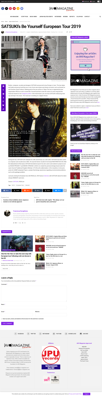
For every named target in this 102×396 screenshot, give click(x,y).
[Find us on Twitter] (6, 8)
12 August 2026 (50, 258)
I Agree (86, 394)
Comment (4, 284)
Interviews (58, 16)
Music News (33, 16)
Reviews (65, 16)
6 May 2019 (22, 32)
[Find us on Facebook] (2, 8)
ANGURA (84, 346)
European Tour (20, 185)
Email (3, 311)
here (98, 102)
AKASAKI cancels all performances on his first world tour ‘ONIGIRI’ (90, 175)
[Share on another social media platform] (3, 109)
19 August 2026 (50, 241)
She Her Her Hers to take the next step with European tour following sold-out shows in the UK (16, 256)
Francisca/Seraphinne (11, 32)
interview (46, 176)
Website (37, 311)
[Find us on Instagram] (10, 8)
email (87, 107)
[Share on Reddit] (3, 94)
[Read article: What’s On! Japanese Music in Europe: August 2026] (40, 265)
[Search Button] (100, 16)
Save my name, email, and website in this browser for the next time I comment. (23, 318)
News (6, 21)
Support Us (18, 1)
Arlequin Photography (84, 348)
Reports (72, 16)
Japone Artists (84, 359)
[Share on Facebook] (3, 86)
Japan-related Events (46, 16)
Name (3, 304)
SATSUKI (16, 181)
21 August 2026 (18, 260)
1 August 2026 (50, 267)
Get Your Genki (84, 350)
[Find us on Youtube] (14, 8)
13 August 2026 (50, 249)
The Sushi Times (84, 361)
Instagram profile (26, 93)
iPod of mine (84, 354)
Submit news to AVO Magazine (8, 1)
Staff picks (24, 16)
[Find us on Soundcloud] (18, 8)
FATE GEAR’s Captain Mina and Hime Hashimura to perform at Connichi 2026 (56, 238)
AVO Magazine (14, 16)
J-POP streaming (84, 355)
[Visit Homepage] (62, 8)
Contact (87, 16)
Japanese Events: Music (24, 21)
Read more (6, 268)
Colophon (79, 16)
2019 (13, 185)
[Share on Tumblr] (3, 98)
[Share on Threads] (3, 102)
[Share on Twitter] (3, 90)
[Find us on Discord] (21, 8)
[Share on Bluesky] (3, 105)
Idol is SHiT (84, 352)
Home (2, 21)
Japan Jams (84, 357)
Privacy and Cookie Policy (75, 394)
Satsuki (27, 185)
